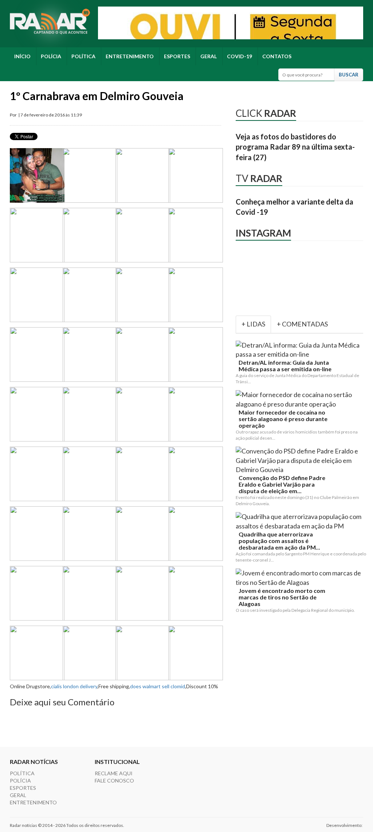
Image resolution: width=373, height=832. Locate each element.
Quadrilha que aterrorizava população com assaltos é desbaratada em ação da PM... (279, 541)
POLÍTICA (83, 56)
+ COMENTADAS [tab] (302, 324)
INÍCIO (22, 56)
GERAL (208, 56)
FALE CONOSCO (114, 780)
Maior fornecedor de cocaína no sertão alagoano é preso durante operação (283, 419)
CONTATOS (276, 56)
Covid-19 (239, 56)
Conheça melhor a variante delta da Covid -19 (294, 207)
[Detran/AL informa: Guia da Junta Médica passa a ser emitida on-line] (301, 350)
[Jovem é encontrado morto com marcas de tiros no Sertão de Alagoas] (301, 577)
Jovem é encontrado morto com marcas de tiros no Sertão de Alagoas (282, 597)
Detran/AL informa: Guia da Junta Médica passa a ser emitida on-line (285, 365)
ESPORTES (177, 56)
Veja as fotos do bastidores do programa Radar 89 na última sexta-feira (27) (295, 147)
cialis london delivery (74, 686)
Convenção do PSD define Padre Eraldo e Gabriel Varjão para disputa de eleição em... (282, 484)
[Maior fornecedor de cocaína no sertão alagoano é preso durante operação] (301, 399)
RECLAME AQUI (114, 773)
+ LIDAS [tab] (253, 324)
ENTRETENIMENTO (130, 56)
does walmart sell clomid (157, 686)
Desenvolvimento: (344, 825)
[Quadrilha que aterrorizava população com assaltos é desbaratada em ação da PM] (301, 521)
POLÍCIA (51, 56)
